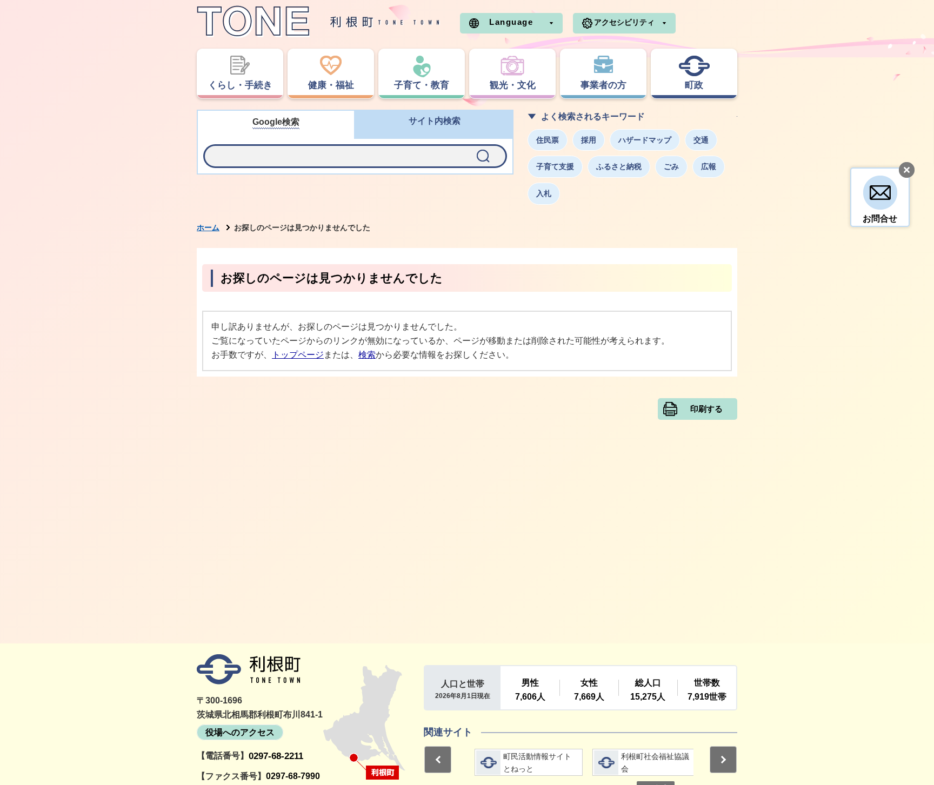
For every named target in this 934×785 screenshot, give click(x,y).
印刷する (706, 409)
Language (511, 21)
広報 (708, 166)
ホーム (208, 227)
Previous (437, 759)
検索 (367, 354)
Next (723, 759)
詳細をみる (521, 762)
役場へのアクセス (240, 732)
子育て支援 (555, 166)
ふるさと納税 (619, 166)
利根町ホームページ (318, 21)
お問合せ (880, 218)
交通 (701, 140)
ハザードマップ (644, 140)
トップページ (298, 354)
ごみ (671, 166)
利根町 (249, 669)
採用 (588, 140)
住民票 (547, 140)
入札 (543, 193)
